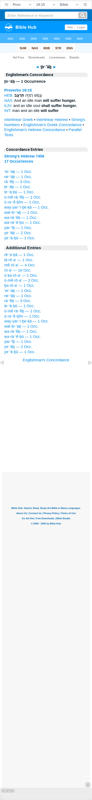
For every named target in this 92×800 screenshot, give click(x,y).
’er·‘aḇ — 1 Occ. (18, 171)
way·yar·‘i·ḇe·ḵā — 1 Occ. (26, 207)
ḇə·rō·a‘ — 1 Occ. (19, 285)
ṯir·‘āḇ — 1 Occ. (17, 187)
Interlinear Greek (18, 120)
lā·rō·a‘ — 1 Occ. (18, 260)
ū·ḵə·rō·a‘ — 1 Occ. (21, 275)
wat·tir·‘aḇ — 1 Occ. (21, 212)
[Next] (86, 372)
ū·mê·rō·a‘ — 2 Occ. (21, 280)
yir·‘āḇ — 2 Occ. (18, 233)
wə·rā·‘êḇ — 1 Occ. (20, 217)
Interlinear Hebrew (52, 120)
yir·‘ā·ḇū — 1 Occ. (19, 238)
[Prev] (5, 372)
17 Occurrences (18, 161)
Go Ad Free (8, 790)
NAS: (8, 100)
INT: (7, 110)
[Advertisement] (46, 445)
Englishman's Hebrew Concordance (34, 130)
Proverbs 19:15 (18, 90)
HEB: (8, 95)
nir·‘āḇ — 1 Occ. (18, 177)
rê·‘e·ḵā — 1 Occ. (19, 255)
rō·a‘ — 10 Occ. (17, 270)
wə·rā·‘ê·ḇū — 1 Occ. (22, 222)
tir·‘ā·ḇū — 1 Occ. (19, 192)
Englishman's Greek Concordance (52, 125)
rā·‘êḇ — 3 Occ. (17, 182)
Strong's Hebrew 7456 (24, 156)
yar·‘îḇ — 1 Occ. (18, 228)
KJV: (8, 106)
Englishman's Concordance (46, 360)
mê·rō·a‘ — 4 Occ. (20, 265)
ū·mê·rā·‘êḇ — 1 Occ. (22, 197)
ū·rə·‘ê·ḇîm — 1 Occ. (22, 202)
